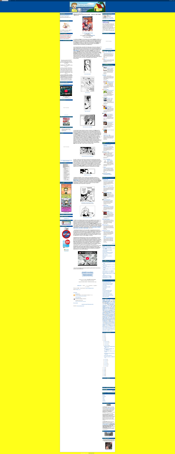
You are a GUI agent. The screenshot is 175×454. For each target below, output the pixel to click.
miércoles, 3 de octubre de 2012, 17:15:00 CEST (80, 301)
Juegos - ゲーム (111, 320)
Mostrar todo (113, 243)
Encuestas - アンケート (108, 322)
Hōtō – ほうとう (105, 187)
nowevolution (105, 97)
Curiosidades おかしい (105, 321)
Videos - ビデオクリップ (106, 310)
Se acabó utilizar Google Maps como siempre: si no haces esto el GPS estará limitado (108, 238)
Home (92, 304)
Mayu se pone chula (87, 92)
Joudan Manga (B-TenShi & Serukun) (107, 284)
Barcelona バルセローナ (106, 316)
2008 (104, 371)
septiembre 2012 (106, 345)
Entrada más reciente (84, 304)
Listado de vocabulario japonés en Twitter (108, 53)
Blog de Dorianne (105, 89)
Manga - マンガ (78, 289)
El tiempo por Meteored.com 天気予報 (108, 252)
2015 (104, 336)
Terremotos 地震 (105, 324)
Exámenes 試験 (113, 314)
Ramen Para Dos (105, 205)
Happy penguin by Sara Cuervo (65, 160)
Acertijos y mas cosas (106, 230)
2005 (104, 375)
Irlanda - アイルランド (105, 330)
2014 (104, 337)
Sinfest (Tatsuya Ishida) (106, 296)
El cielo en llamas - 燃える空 (108, 355)
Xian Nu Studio (92, 35)
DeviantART (104, 396)
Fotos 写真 (107, 299)
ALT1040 (104, 236)
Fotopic (103, 397)
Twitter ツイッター (110, 330)
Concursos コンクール (109, 313)
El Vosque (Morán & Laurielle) (106, 286)
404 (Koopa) (104, 289)
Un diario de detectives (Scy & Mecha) (108, 283)
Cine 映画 (104, 312)
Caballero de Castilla (106, 211)
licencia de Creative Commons (110, 408)
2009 (104, 370)
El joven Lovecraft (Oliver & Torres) (107, 290)
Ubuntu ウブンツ (107, 326)
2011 (104, 367)
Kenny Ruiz (105, 105)
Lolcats (103, 258)
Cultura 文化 (107, 323)
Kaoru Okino (75, 227)
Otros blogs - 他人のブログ (108, 317)
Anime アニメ (112, 326)
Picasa (103, 398)
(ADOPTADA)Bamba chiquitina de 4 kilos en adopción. (110, 161)
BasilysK (104, 113)
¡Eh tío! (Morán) (105, 285)
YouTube (104, 399)
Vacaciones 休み (106, 301)
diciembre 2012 (106, 341)
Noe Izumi (104, 423)
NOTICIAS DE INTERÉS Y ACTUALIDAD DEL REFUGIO (107, 174)
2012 (104, 340)
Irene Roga (105, 129)
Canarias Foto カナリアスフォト (107, 275)
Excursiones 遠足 (105, 320)
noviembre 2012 (106, 342)
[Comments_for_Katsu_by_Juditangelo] (66, 211)
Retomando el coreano (106, 59)
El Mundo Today (105, 179)
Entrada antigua (90, 304)
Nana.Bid (104, 121)
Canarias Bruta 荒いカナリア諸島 (107, 277)
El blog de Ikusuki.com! (106, 199)
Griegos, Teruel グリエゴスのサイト (107, 253)
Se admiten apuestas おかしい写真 (109, 317)
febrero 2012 (106, 364)
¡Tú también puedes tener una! (108, 48)
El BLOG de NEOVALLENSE (107, 192)
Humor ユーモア (112, 323)
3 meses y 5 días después (106, 200)
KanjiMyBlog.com (66, 218)
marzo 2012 (106, 363)
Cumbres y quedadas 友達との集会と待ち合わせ (109, 307)
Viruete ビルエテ (105, 254)
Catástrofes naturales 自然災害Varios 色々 (107, 327)
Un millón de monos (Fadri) (106, 292)
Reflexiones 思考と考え (106, 314)
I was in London (105, 225)
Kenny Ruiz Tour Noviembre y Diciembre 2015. (110, 107)
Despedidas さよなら (111, 319)
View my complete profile (110, 18)
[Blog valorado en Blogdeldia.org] (66, 250)
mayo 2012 (105, 360)
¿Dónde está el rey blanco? (106, 231)
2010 (104, 369)
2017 (104, 333)
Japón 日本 (105, 319)
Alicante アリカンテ (111, 324)
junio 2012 (105, 359)
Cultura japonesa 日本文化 (109, 307)
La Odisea (108, 193)
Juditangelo (67, 212)
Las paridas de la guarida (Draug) (107, 291)
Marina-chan (107, 423)
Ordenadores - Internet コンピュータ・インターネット (109, 309)
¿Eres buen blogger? (66, 251)
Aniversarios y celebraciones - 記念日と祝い (109, 305)
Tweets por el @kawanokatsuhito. (64, 83)
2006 (104, 374)
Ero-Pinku (81, 227)
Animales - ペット (106, 306)
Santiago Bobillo (77, 297)
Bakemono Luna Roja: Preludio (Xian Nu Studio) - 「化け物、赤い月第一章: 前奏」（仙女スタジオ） (87, 15)
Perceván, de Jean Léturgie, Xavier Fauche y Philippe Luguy (110, 213)
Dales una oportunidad (106, 159)
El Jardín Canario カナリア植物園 (107, 276)
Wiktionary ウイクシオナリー (107, 246)
